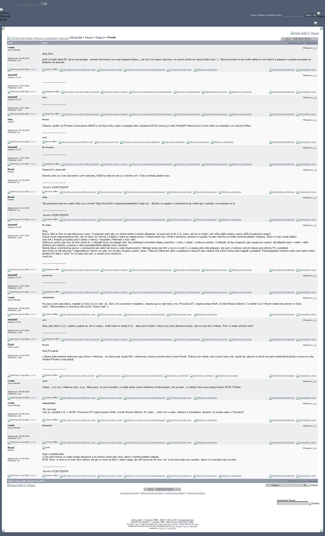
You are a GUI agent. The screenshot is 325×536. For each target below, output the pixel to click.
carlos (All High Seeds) (168, 524)
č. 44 (314, 345)
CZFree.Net (75, 37)
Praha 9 (100, 37)
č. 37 (314, 148)
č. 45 (314, 381)
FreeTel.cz (171, 528)
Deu (137, 524)
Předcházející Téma (297, 481)
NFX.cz (162, 528)
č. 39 (314, 198)
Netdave (193, 526)
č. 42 (314, 298)
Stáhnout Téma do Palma (151, 493)
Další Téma (312, 481)
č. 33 (314, 48)
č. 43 (314, 320)
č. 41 (314, 276)
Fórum (89, 37)
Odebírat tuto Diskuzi (196, 493)
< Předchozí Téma (296, 43)
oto (173, 526)
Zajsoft (179, 526)
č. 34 (314, 75)
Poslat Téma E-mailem (175, 493)
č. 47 (314, 426)
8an (196, 524)
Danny (186, 526)
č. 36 (314, 120)
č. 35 (314, 98)
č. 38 (314, 170)
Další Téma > (311, 43)
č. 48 (314, 448)
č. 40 (314, 225)
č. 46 (314, 403)
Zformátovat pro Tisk (129, 493)
